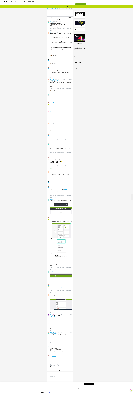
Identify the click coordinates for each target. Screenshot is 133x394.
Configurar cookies (88, 386)
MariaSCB (51, 32)
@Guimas (55, 80)
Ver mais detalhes (49, 392)
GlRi (50, 294)
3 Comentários (75, 69)
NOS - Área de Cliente (52, 316)
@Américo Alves (54, 356)
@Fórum (64, 148)
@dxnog (53, 80)
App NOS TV (58, 8)
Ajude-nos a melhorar (76, 59)
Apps (55, 8)
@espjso (53, 22)
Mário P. (51, 79)
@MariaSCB (58, 80)
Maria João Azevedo (52, 199)
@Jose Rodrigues (56, 333)
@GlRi (52, 315)
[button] (78, 4)
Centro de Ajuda (52, 8)
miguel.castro (51, 111)
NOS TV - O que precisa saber (77, 51)
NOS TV (75, 57)
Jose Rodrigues (51, 314)
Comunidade (48, 8)
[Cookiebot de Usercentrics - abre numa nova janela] (42, 392)
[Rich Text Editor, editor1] (60, 379)
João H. (51, 21)
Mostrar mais (79, 43)
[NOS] (5, 1)
